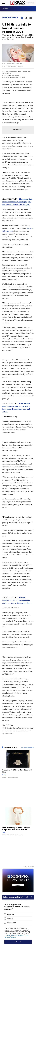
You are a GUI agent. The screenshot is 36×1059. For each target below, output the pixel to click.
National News (10, 17)
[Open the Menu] (3, 3)
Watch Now (30, 3)
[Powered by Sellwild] (31, 866)
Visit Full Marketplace (27, 747)
